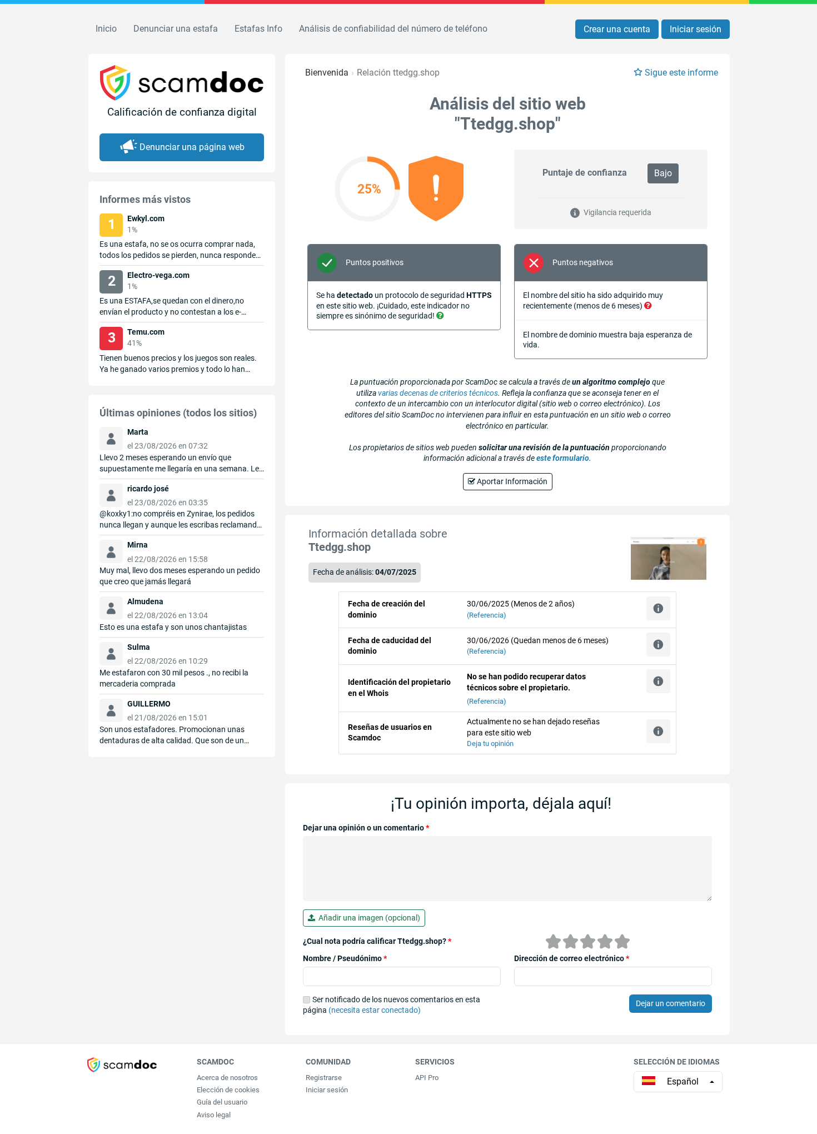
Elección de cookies (228, 1090)
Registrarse (324, 1077)
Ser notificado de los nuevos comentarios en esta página (391, 1005)
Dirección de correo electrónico (571, 958)
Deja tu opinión (490, 743)
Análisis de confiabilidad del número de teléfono (393, 28)
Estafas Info (258, 28)
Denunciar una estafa (175, 28)
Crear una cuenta (617, 29)
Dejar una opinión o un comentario (366, 827)
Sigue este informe (681, 72)
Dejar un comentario (670, 1003)
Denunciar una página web (192, 147)
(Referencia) (486, 615)
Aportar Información (511, 481)
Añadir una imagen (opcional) (367, 917)
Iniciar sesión (695, 29)
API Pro (427, 1077)
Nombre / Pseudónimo (345, 958)
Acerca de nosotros (227, 1077)
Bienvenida (326, 72)
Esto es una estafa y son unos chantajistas (173, 627)
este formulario (562, 458)
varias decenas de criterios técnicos (438, 393)
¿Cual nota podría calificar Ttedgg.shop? (377, 941)
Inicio (106, 28)
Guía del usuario (222, 1102)
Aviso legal (214, 1115)
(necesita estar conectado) (374, 1010)
